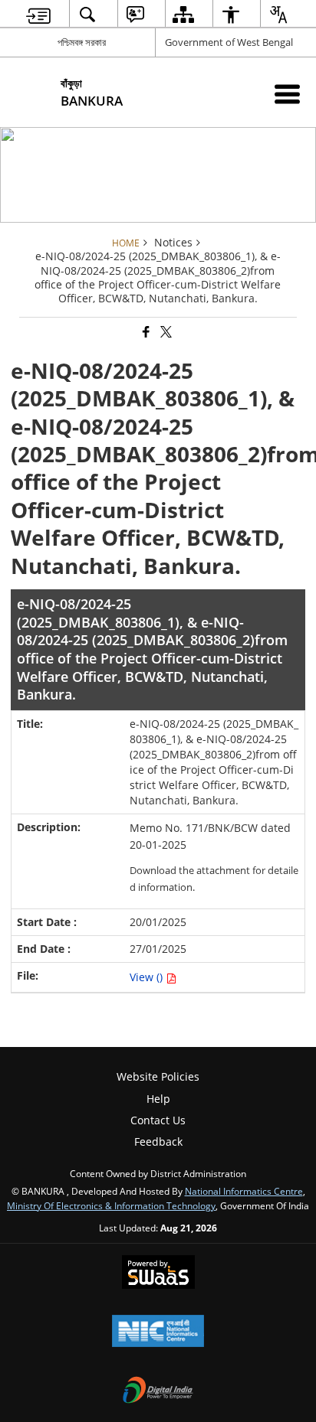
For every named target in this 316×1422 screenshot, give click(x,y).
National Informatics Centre (244, 1191)
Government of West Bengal (229, 42)
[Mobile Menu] (287, 93)
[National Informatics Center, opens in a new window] (158, 1332)
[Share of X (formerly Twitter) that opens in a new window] (164, 332)
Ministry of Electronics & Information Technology (111, 1205)
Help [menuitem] (158, 1098)
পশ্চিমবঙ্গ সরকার (82, 42)
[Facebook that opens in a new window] (145, 332)
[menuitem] (38, 14)
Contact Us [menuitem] (158, 1120)
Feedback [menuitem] (158, 1141)
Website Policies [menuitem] (158, 1076)
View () (148, 977)
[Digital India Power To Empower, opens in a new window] (158, 1391)
